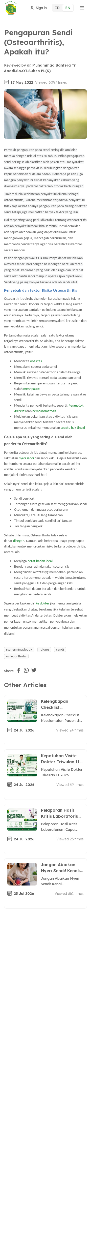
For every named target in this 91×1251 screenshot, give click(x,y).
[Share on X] (34, 670)
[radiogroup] (63, 8)
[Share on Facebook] (19, 670)
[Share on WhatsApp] (26, 670)
